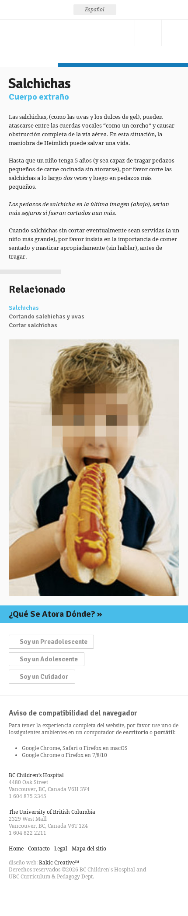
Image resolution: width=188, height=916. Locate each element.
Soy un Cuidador (44, 677)
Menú (175, 33)
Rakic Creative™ (59, 862)
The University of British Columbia (52, 812)
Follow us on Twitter (31, 896)
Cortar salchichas (33, 325)
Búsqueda (148, 33)
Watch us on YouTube (47, 896)
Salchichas (24, 307)
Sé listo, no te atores (29, 41)
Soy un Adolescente (49, 659)
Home (16, 848)
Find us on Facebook (16, 896)
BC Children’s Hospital (36, 775)
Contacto (121, 33)
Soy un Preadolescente (53, 642)
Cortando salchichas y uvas (46, 316)
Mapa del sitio (89, 848)
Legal (60, 848)
